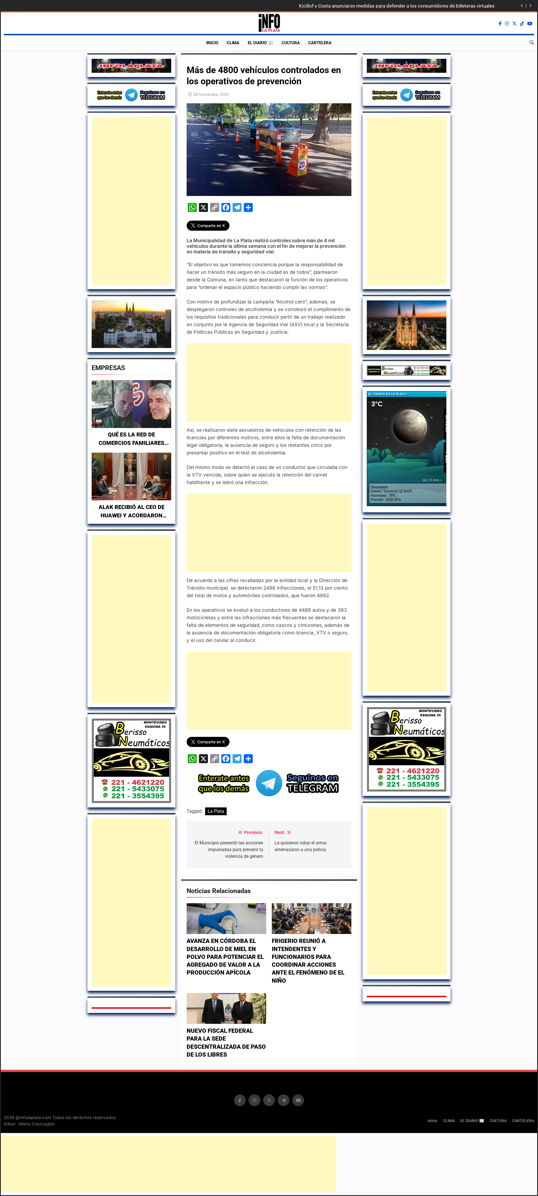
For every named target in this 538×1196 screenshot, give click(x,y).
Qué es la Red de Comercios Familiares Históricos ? (131, 442)
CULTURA (291, 42)
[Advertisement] (131, 201)
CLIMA (233, 42)
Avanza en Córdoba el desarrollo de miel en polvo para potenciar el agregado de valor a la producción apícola (225, 957)
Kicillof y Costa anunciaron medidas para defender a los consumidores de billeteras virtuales (397, 6)
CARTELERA (319, 42)
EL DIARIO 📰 (260, 42)
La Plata (216, 811)
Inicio (212, 42)
